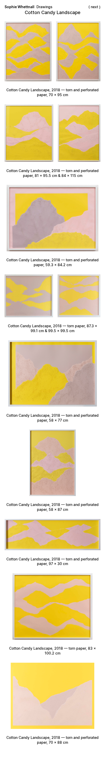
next (94, 7)
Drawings (44, 7)
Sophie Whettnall (19, 7)
